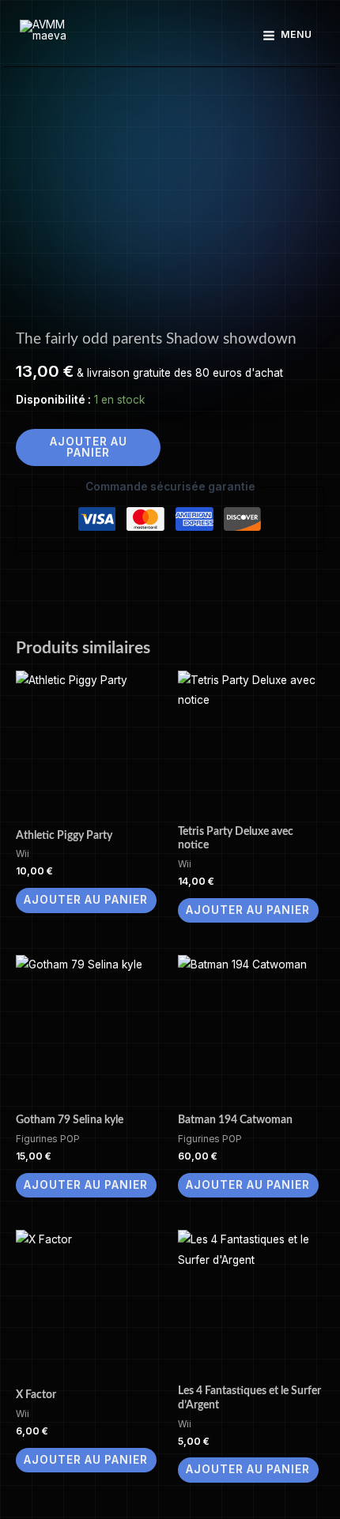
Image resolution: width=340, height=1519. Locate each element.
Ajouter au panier (88, 447)
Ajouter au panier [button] (86, 899)
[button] (170, 35)
